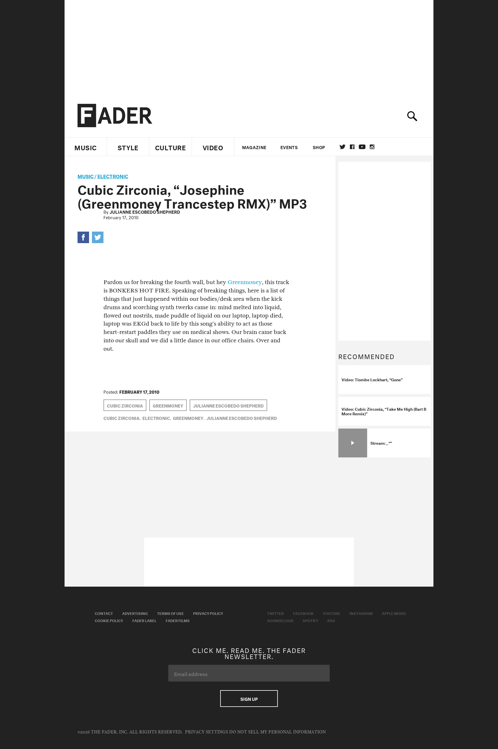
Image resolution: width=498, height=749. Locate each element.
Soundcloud (280, 620)
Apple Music (394, 613)
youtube (362, 146)
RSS (331, 620)
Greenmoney (245, 282)
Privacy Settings (206, 732)
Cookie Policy (109, 620)
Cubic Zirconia (125, 405)
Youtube (331, 613)
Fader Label (144, 620)
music (86, 175)
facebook (352, 146)
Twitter (342, 146)
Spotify (310, 620)
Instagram (361, 613)
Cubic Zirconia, (122, 417)
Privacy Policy (208, 613)
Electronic (112, 175)
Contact (104, 613)
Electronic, (156, 417)
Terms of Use (170, 613)
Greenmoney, (189, 417)
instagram (372, 146)
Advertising (135, 613)
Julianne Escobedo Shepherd (145, 211)
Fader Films (178, 620)
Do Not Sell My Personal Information (277, 732)
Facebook (303, 613)
